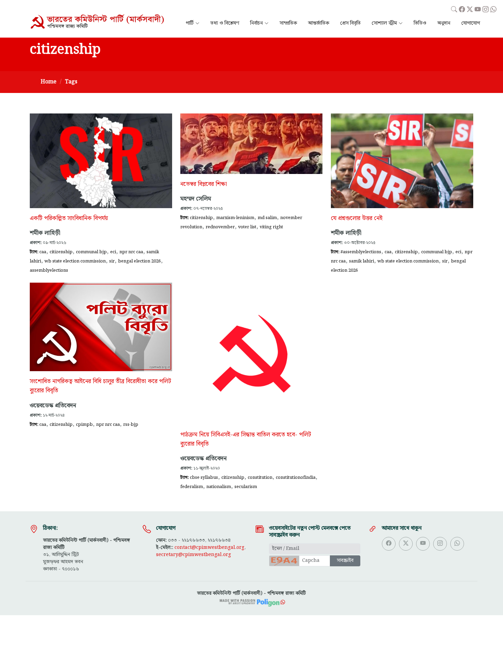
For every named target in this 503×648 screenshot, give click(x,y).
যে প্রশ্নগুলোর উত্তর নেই (357, 218)
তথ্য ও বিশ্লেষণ (224, 23)
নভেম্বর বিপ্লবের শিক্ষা (203, 184)
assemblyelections (49, 270)
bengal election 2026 (139, 261)
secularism (245, 486)
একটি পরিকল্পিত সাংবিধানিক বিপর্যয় (69, 218)
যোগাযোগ (470, 23)
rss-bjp (130, 424)
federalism (191, 486)
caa (42, 251)
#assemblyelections (360, 251)
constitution (260, 477)
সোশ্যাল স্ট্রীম (384, 23)
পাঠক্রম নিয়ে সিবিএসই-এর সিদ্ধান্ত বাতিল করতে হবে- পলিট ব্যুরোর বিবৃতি (245, 439)
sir (112, 261)
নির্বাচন (256, 23)
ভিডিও (420, 23)
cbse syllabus (204, 477)
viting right (271, 227)
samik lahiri (361, 261)
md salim (267, 217)
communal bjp (91, 251)
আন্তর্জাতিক (318, 23)
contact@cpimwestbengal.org (209, 547)
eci (113, 251)
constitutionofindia (295, 477)
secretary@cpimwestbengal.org (193, 554)
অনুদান (443, 23)
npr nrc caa (131, 251)
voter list (247, 227)
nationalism (218, 486)
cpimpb (84, 424)
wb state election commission (75, 261)
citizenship (61, 251)
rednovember (220, 227)
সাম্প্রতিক (288, 23)
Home (48, 82)
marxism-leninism (235, 217)
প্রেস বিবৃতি (350, 23)
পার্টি (190, 23)
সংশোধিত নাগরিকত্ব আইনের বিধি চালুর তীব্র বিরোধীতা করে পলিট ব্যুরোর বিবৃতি (100, 386)
